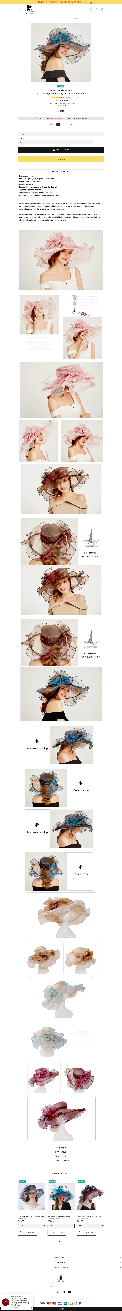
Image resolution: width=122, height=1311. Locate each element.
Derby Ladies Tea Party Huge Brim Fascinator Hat (89, 1218)
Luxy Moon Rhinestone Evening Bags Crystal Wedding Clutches (20, 1303)
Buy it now (61, 159)
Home (34, 18)
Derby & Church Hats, (44, 18)
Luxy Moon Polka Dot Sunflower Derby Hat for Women (31, 1218)
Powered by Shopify (69, 1286)
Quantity (21, 139)
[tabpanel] (31, 1209)
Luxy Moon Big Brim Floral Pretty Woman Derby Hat (59, 1218)
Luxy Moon (28, 9)
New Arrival (53, 18)
